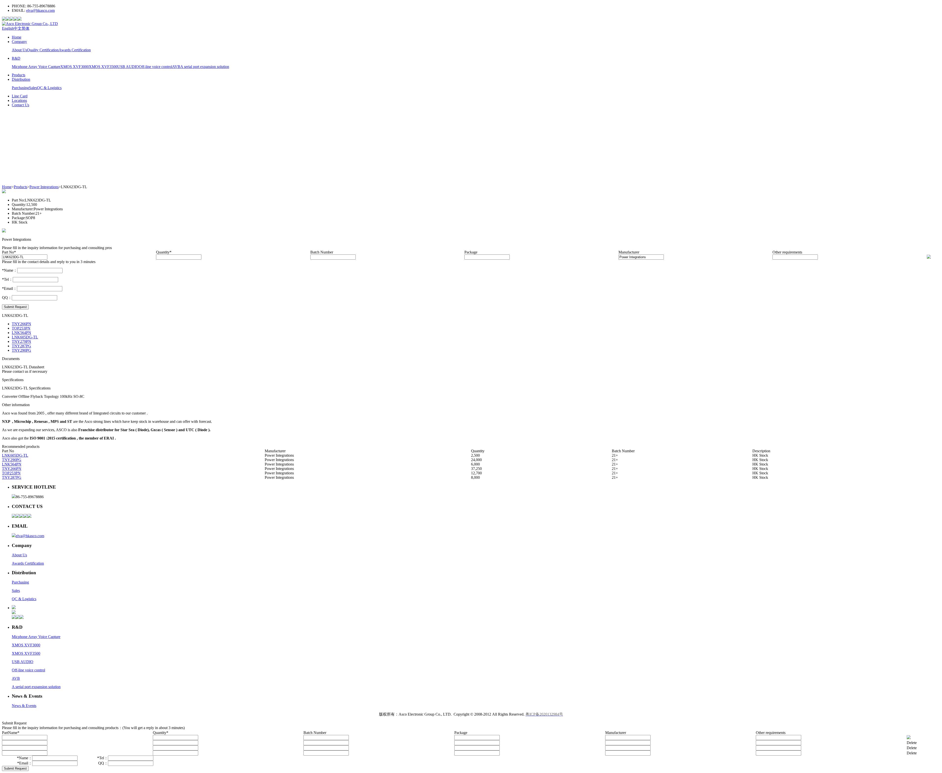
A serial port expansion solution (204, 67)
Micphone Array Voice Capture (36, 67)
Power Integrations (44, 187)
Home (16, 37)
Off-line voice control (155, 67)
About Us (19, 50)
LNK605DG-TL (25, 337)
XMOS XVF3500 (103, 67)
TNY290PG (21, 350)
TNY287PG (21, 346)
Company (19, 42)
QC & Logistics (49, 88)
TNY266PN (21, 324)
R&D (16, 58)
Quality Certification (43, 50)
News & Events (24, 706)
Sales (33, 88)
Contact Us (20, 105)
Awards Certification (75, 50)
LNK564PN (21, 333)
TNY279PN (21, 341)
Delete (912, 743)
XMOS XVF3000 (74, 67)
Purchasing (20, 88)
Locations (19, 100)
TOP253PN (21, 328)
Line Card (19, 96)
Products (18, 75)
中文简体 (21, 28)
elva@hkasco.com (40, 10)
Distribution (21, 79)
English (8, 28)
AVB (176, 67)
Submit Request (15, 307)
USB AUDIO (128, 67)
